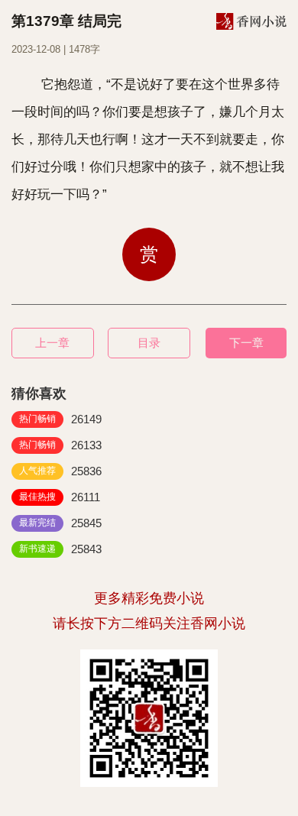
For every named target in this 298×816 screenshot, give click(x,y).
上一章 (52, 342)
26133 (60, 445)
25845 (60, 522)
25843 (60, 548)
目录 (149, 342)
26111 (59, 497)
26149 (60, 419)
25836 (60, 471)
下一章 (246, 342)
